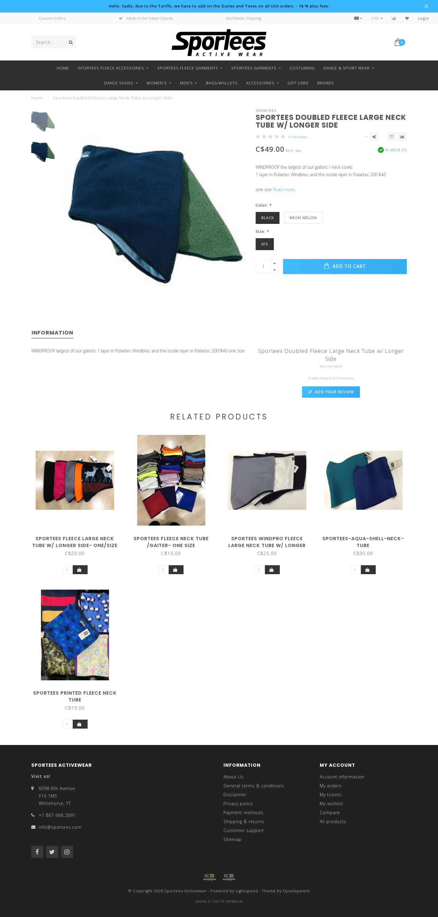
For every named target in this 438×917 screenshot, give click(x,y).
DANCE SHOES (118, 83)
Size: (262, 231)
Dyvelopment (296, 890)
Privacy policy (238, 803)
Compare (330, 812)
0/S (264, 244)
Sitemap (232, 839)
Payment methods (243, 812)
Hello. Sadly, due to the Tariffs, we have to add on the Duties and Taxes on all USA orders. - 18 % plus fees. (219, 6)
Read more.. (284, 189)
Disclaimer (234, 794)
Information (52, 332)
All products (333, 821)
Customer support (243, 830)
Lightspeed (247, 890)
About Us (233, 777)
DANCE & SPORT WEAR (347, 68)
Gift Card (298, 83)
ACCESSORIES (260, 83)
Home (63, 68)
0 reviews (297, 137)
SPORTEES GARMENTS (254, 68)
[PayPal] (228, 877)
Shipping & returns (243, 821)
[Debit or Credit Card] (209, 877)
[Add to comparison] (402, 136)
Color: (263, 205)
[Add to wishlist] (391, 136)
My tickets (331, 794)
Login (423, 18)
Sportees (266, 110)
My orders (331, 786)
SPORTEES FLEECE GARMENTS (187, 68)
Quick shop (77, 536)
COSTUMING (302, 68)
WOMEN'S (157, 83)
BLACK (267, 217)
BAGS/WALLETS (221, 83)
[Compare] (394, 18)
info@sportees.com (60, 827)
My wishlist (331, 803)
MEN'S (186, 83)
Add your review (334, 391)
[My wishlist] (407, 18)
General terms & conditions (253, 786)
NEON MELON (303, 217)
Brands (325, 83)
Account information (342, 777)
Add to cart (348, 266)
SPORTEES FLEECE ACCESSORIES (111, 68)
